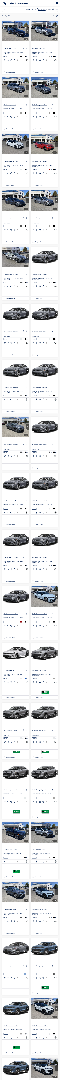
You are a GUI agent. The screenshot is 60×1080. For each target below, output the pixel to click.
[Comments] (27, 60)
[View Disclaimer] (17, 60)
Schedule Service (42, 9)
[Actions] (26, 48)
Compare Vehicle (10, 72)
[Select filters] (54, 16)
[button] (27, 31)
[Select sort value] (56, 16)
